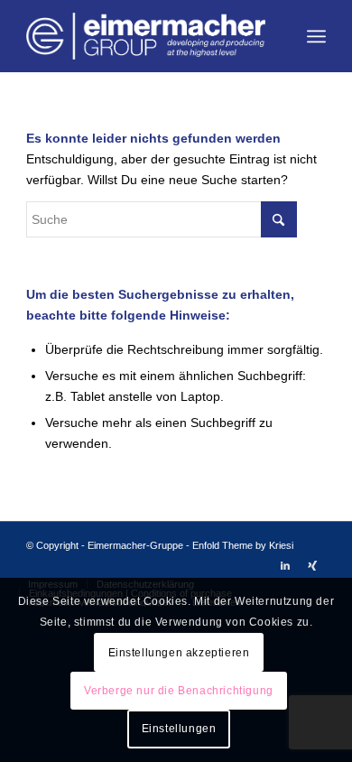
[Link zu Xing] (312, 565)
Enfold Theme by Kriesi (242, 545)
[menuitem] (316, 36)
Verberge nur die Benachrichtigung (178, 690)
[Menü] (316, 36)
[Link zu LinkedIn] (285, 565)
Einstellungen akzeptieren (179, 652)
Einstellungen (179, 728)
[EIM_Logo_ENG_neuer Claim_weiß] (145, 36)
